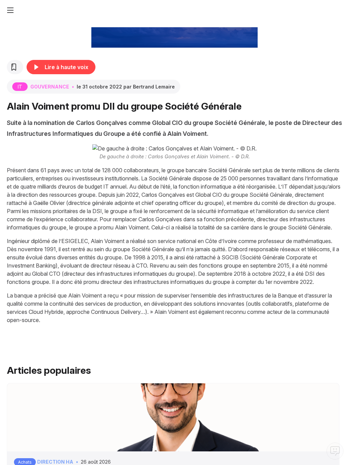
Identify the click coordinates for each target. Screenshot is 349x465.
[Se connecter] (342, 10)
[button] (10, 10)
